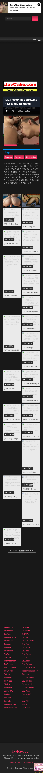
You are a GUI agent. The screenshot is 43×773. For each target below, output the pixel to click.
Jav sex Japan (28, 688)
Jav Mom (7, 647)
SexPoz (7, 654)
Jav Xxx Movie (10, 668)
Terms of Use (14, 763)
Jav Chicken (27, 681)
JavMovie (26, 708)
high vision (31, 157)
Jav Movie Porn (28, 668)
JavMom (7, 644)
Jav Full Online (28, 641)
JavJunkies (8, 631)
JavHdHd (26, 631)
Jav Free (25, 644)
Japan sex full (27, 684)
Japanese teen (10, 661)
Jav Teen (7, 698)
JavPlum (25, 651)
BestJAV (7, 657)
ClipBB (7, 684)
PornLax (25, 674)
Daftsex (7, 674)
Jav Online (8, 641)
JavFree (25, 627)
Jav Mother (8, 651)
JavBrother (8, 671)
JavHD (25, 637)
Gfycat (24, 704)
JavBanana (8, 664)
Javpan (25, 698)
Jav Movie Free (10, 704)
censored (19, 157)
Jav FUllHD (8, 688)
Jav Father (26, 654)
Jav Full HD (9, 627)
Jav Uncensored (10, 708)
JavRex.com (21, 751)
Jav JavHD (26, 694)
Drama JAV (8, 691)
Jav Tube (7, 701)
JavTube (7, 634)
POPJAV (25, 634)
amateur (8, 157)
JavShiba (26, 661)
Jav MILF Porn (10, 637)
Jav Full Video (28, 678)
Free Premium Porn (30, 671)
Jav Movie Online (11, 678)
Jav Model (26, 657)
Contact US (29, 763)
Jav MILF (26, 701)
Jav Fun (7, 694)
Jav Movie (26, 647)
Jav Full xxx (27, 664)
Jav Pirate (26, 691)
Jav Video (8, 681)
